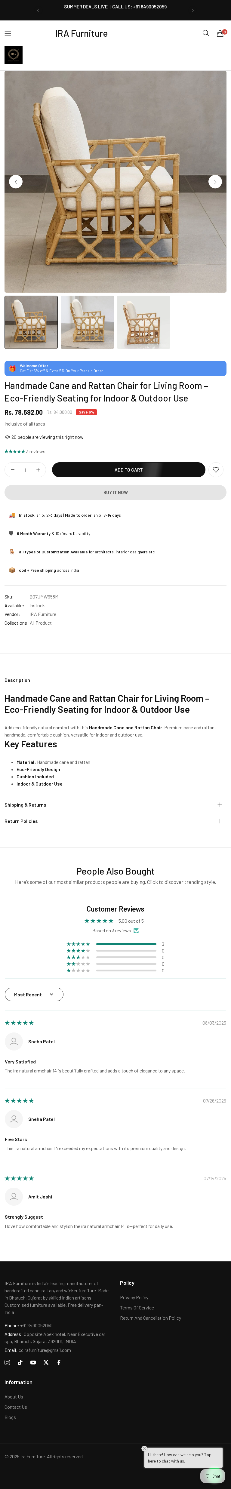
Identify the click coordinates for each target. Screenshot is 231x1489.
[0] (220, 33)
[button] (38, 10)
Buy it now (115, 492)
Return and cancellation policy (150, 1318)
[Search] (206, 33)
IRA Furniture (42, 614)
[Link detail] (7, 1362)
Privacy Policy (134, 1297)
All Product (41, 623)
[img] (19, 1023)
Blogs (10, 1417)
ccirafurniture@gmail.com (38, 1350)
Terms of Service (137, 1307)
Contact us (16, 1407)
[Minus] (12, 470)
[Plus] (38, 470)
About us (14, 1396)
